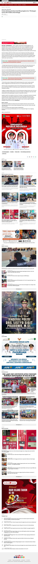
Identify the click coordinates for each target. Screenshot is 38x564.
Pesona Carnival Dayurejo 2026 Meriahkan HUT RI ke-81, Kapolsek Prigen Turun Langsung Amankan (18, 109)
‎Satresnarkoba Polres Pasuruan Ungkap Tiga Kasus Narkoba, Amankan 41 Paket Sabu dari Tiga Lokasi (20, 473)
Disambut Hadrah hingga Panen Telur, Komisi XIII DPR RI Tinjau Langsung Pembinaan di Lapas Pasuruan (19, 535)
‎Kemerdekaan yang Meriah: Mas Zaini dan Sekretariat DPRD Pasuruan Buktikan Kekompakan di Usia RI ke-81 (19, 394)
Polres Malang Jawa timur (25, 151)
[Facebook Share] (27, 157)
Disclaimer (23, 560)
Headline (12, 151)
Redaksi (5, 14)
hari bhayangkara (5, 151)
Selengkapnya (18, 424)
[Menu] (2, 2)
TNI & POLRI (9, 9)
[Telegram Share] (33, 157)
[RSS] (23, 557)
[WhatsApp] (22, 557)
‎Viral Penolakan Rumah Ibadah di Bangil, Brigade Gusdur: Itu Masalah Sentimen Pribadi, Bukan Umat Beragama (19, 542)
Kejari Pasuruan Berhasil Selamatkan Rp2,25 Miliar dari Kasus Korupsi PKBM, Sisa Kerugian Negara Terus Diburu (21, 468)
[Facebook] (14, 557)
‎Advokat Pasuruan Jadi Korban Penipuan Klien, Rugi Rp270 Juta (18, 454)
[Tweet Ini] (29, 157)
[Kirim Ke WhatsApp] (35, 157)
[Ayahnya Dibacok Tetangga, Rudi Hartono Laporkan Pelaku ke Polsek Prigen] (4, 460)
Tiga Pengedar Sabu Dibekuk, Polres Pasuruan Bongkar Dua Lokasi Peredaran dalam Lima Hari (20, 546)
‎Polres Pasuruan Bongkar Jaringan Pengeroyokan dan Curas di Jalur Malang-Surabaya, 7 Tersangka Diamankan (21, 464)
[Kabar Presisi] (7, 2)
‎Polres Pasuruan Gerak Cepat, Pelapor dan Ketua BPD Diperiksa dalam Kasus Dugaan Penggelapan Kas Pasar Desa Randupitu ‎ (19, 532)
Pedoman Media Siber (16, 560)
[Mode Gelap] (34, 2)
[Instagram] (20, 557)
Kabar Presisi (4, 9)
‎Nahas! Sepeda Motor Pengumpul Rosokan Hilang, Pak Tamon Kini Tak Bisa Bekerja (19, 525)
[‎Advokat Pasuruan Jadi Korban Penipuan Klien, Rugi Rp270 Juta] (4, 455)
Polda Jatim (17, 151)
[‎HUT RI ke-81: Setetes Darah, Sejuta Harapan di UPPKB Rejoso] (10, 197)
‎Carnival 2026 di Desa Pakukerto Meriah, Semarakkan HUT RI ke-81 (16, 548)
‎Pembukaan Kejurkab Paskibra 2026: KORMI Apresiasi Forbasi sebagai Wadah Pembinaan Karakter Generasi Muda (10, 420)
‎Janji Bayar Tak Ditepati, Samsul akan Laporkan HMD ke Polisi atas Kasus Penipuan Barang (19, 539)
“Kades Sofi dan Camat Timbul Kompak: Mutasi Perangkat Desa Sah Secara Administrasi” (20, 522)
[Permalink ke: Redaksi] (2, 14)
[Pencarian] (35, 2)
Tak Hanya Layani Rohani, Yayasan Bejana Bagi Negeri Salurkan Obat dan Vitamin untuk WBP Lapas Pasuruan (18, 105)
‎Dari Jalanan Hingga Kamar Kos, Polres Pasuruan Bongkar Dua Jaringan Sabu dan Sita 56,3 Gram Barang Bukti (9, 220)
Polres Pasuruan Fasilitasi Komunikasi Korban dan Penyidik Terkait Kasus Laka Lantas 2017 (18, 103)
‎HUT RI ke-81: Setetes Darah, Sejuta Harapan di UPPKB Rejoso (12, 107)
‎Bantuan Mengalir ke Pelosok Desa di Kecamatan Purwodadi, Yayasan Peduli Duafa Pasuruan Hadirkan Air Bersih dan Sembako (19, 519)
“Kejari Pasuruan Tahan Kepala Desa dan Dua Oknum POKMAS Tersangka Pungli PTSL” (19, 528)
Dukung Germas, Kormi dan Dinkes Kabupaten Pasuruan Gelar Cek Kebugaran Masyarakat (28, 420)
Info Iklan (28, 560)
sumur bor (4, 153)
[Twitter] (16, 557)
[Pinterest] (18, 557)
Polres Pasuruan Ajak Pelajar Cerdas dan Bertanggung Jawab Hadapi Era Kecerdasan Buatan (28, 220)
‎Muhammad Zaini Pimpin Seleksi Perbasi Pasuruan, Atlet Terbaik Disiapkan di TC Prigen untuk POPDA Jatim (28, 407)
